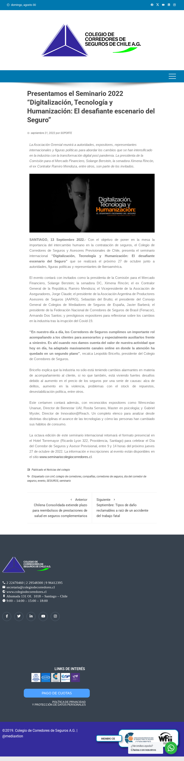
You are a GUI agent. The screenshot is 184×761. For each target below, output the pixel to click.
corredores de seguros (109, 476)
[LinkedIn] (30, 616)
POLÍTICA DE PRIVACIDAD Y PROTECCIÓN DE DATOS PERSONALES (59, 703)
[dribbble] (43, 616)
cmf (52, 476)
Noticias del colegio (58, 469)
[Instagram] (55, 616)
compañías (89, 476)
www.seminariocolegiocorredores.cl (65, 457)
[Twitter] (18, 616)
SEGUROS (52, 480)
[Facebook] (6, 616)
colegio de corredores (68, 476)
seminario (65, 480)
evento (42, 480)
